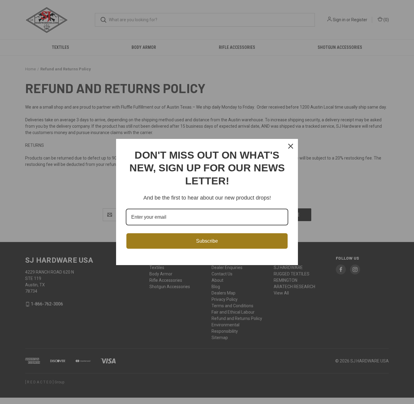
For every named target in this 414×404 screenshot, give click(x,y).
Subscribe (207, 241)
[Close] (290, 146)
